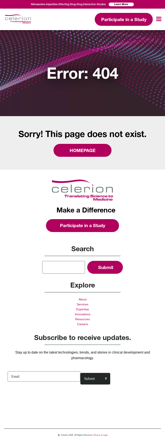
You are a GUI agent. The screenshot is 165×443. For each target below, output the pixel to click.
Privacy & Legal (100, 435)
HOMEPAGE (83, 150)
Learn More (121, 4)
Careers (82, 324)
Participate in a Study (124, 19)
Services (82, 304)
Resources (82, 319)
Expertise (82, 309)
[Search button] (105, 267)
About (83, 299)
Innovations (82, 314)
